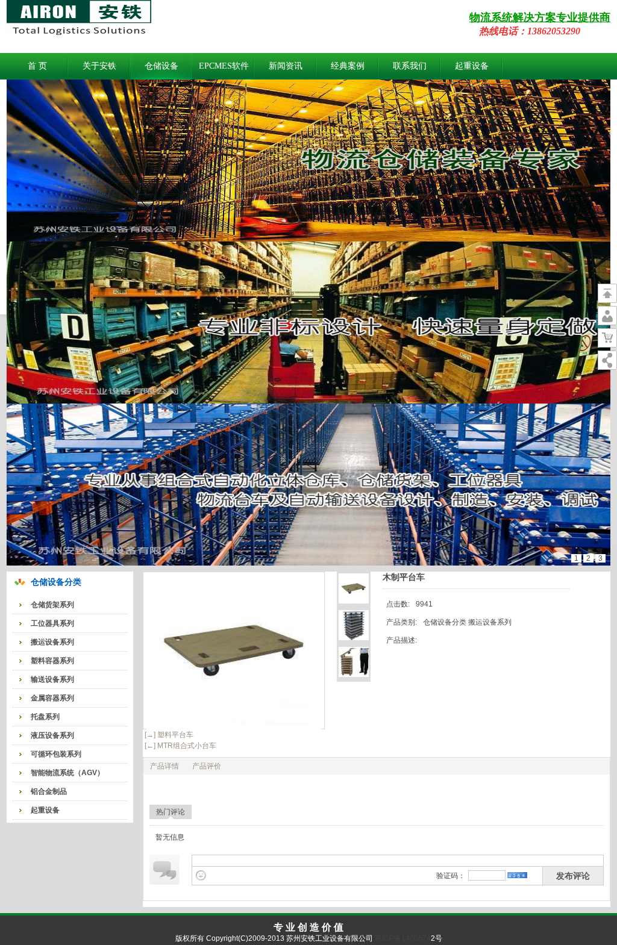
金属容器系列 (52, 698)
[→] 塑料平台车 (168, 735)
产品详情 (164, 766)
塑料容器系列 (52, 661)
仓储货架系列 (52, 604)
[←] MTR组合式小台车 (179, 745)
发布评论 (573, 876)
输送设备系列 (52, 679)
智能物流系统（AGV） (67, 773)
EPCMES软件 (224, 65)
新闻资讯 (285, 65)
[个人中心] (607, 315)
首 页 (37, 65)
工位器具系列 (52, 623)
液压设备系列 (52, 735)
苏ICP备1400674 (402, 938)
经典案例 (348, 65)
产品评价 (206, 766)
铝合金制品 (49, 791)
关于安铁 (99, 65)
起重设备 (472, 65)
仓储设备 (161, 65)
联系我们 (410, 65)
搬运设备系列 (52, 642)
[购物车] (607, 338)
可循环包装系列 (56, 754)
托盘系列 (45, 717)
